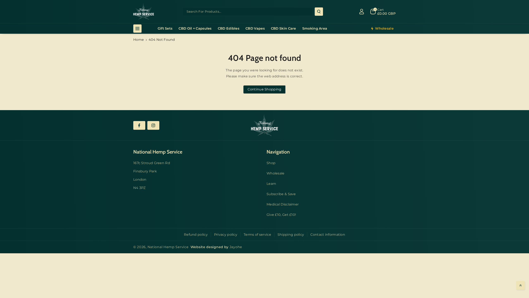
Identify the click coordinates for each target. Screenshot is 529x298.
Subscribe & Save (281, 194)
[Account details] (361, 11)
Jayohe (236, 247)
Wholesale (276, 173)
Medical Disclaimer (283, 204)
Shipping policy (291, 235)
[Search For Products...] (319, 11)
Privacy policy (225, 235)
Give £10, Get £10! (281, 215)
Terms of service (257, 235)
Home (138, 40)
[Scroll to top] (520, 285)
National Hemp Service (168, 247)
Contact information (327, 235)
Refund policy (196, 235)
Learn (271, 184)
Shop (271, 163)
